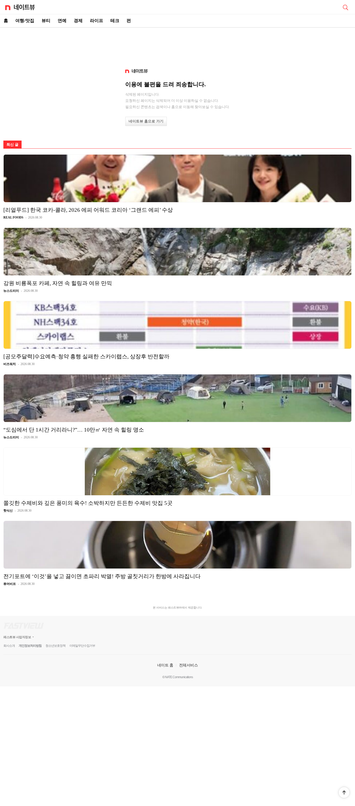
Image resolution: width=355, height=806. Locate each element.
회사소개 (9, 646)
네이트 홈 (165, 665)
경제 (78, 20)
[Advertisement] (177, 46)
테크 (114, 20)
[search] (345, 7)
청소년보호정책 (55, 646)
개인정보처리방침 (30, 646)
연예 (62, 20)
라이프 (96, 20)
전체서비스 (188, 665)
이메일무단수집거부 (82, 646)
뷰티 (46, 20)
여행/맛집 (24, 20)
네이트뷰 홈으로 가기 (146, 121)
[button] (344, 792)
